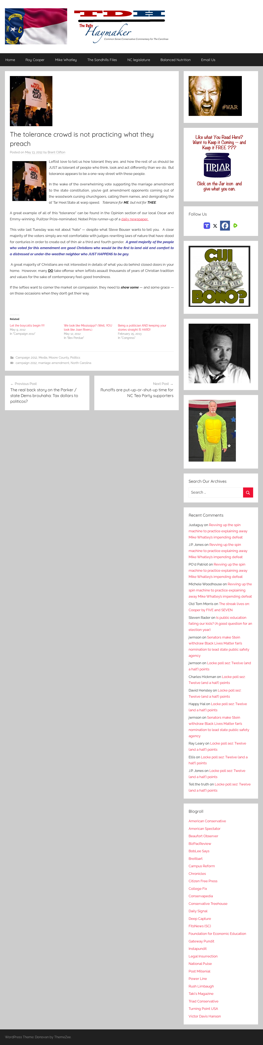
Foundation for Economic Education (217, 934)
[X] (215, 225)
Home (10, 60)
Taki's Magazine (201, 994)
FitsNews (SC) (200, 926)
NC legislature (138, 60)
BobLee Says (199, 851)
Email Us (208, 60)
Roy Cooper (35, 60)
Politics (75, 357)
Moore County (59, 357)
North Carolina (81, 363)
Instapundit (198, 949)
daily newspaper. (135, 219)
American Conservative (207, 821)
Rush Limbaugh (201, 986)
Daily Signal (198, 911)
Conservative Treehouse (208, 904)
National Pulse (200, 964)
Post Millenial (199, 971)
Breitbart (196, 859)
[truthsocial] (207, 225)
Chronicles (197, 874)
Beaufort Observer (203, 836)
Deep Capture (200, 919)
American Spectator (204, 829)
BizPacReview (200, 844)
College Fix (198, 889)
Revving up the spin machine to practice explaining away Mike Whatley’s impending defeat (218, 531)
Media (43, 357)
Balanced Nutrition (175, 60)
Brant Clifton (56, 152)
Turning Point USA (203, 1009)
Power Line (198, 979)
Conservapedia (201, 896)
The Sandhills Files (102, 60)
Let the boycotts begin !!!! (27, 325)
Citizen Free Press (203, 881)
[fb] (225, 226)
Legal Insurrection (203, 956)
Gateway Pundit (201, 941)
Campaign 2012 (26, 357)
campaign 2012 (26, 363)
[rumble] (235, 225)
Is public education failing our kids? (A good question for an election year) (220, 623)
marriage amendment (53, 363)
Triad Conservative (203, 1001)
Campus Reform (202, 866)
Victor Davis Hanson (205, 1016)
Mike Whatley (66, 60)
